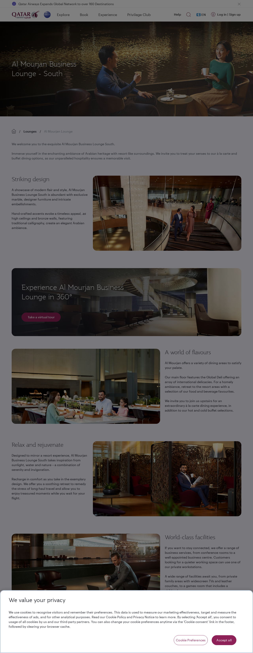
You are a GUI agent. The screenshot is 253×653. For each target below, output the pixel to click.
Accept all (224, 640)
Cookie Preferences (191, 640)
